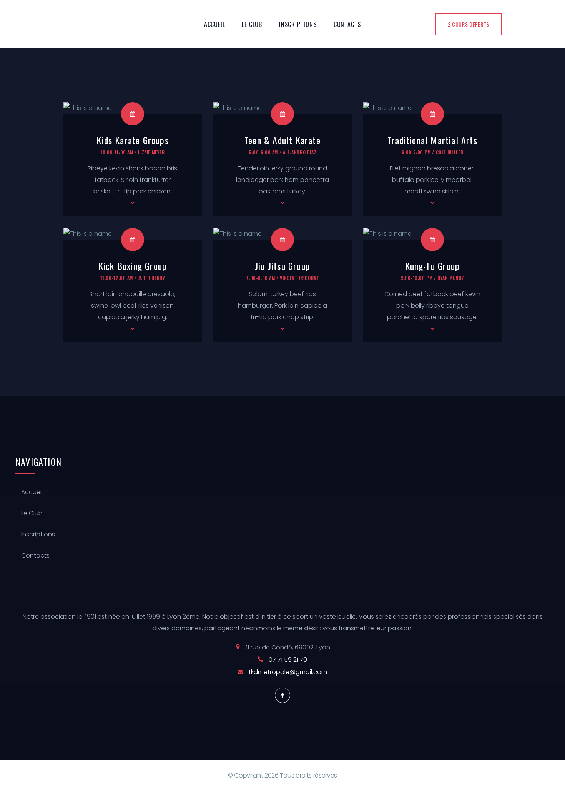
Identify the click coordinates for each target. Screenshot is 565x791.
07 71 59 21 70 (288, 659)
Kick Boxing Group (132, 265)
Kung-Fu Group (432, 265)
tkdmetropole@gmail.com (288, 672)
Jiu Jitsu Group (282, 265)
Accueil (214, 24)
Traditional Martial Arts (432, 140)
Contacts (347, 24)
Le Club (252, 24)
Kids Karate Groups (132, 140)
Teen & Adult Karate (282, 140)
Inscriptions (298, 24)
